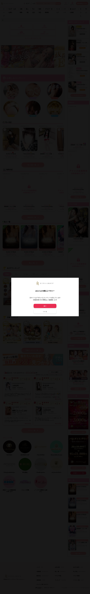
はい (45, 306)
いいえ (45, 311)
